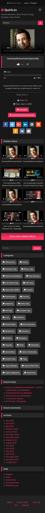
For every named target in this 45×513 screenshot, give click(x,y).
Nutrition (8, 338)
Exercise (26, 296)
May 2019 (10, 426)
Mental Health (10, 324)
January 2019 (11, 432)
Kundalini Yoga (25, 310)
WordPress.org (12, 485)
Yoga (24, 359)
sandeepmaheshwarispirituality (23, 115)
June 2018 (10, 448)
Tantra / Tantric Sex (29, 352)
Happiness (9, 303)
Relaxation (23, 338)
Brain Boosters (34, 276)
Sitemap (25, 505)
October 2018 (11, 440)
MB (26, 100)
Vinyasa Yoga (10, 359)
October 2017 (11, 462)
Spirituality (23, 109)
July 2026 (10, 421)
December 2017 (12, 457)
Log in (8, 477)
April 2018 (10, 454)
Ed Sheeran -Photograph (16, 401)
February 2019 (12, 429)
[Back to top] (37, 506)
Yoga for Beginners (12, 372)
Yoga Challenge (11, 365)
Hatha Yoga (25, 303)
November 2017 (12, 460)
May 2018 (10, 451)
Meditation (20, 317)
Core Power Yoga (11, 283)
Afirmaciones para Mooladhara (18, 396)
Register (34, 3)
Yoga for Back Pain (31, 365)
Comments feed (12, 483)
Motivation (25, 331)
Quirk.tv (10, 10)
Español (29, 290)
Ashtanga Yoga (10, 269)
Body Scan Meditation (13, 276)
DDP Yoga (29, 283)
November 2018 (12, 437)
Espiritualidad (10, 296)
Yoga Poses (31, 372)
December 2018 (12, 435)
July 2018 (10, 446)
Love (7, 317)
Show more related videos (22, 236)
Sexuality (8, 345)
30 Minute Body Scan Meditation (19, 393)
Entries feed (11, 480)
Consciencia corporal (14, 399)
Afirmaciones (10, 262)
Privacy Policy (22, 502)
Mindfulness (9, 331)
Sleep (21, 345)
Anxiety (25, 262)
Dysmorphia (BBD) (12, 290)
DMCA (10, 502)
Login (26, 3)
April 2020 (10, 423)
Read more (21, 95)
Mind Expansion (29, 324)
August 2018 (11, 443)
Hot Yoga (8, 310)
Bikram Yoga (28, 269)
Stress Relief (10, 352)
